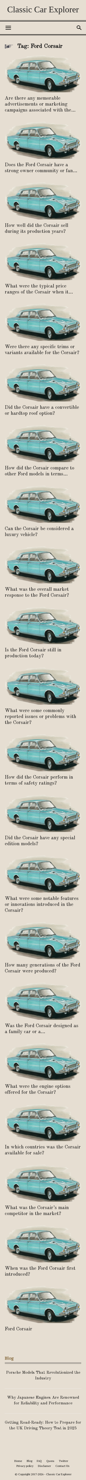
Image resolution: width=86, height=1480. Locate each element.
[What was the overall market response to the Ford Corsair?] (43, 564)
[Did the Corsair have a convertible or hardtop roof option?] (43, 382)
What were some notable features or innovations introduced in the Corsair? (42, 904)
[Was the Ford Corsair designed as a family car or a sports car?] (43, 1001)
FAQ (39, 1461)
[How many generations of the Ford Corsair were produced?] (43, 940)
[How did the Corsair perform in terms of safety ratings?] (43, 752)
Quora (50, 1461)
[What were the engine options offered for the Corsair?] (43, 1061)
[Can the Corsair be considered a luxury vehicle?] (43, 504)
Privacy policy (24, 1466)
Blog (29, 1461)
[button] (8, 27)
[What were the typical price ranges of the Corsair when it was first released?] (43, 261)
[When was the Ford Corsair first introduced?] (43, 1243)
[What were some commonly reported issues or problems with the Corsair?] (43, 686)
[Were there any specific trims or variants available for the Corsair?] (43, 322)
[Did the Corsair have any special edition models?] (43, 813)
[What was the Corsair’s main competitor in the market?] (43, 1183)
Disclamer (44, 1466)
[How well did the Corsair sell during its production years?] (43, 201)
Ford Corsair (18, 1329)
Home (18, 1461)
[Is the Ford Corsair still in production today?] (43, 625)
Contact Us (62, 1466)
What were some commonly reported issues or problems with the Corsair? (40, 716)
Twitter (63, 1461)
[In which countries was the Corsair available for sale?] (43, 1122)
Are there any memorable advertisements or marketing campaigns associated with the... (40, 104)
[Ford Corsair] (43, 1304)
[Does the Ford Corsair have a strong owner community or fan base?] (43, 140)
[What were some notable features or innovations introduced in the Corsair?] (43, 874)
